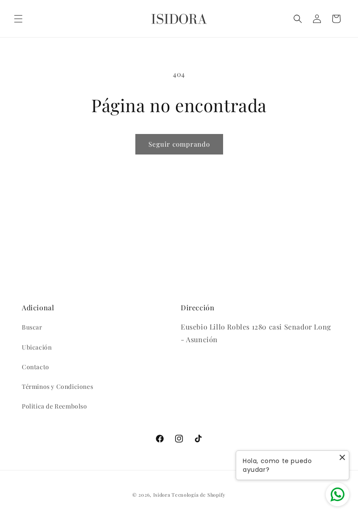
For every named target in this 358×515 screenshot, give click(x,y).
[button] (18, 18)
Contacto (35, 367)
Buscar (32, 327)
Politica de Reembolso (54, 406)
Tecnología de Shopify (199, 494)
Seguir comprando (179, 144)
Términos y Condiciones (57, 386)
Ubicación (37, 347)
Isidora (161, 494)
